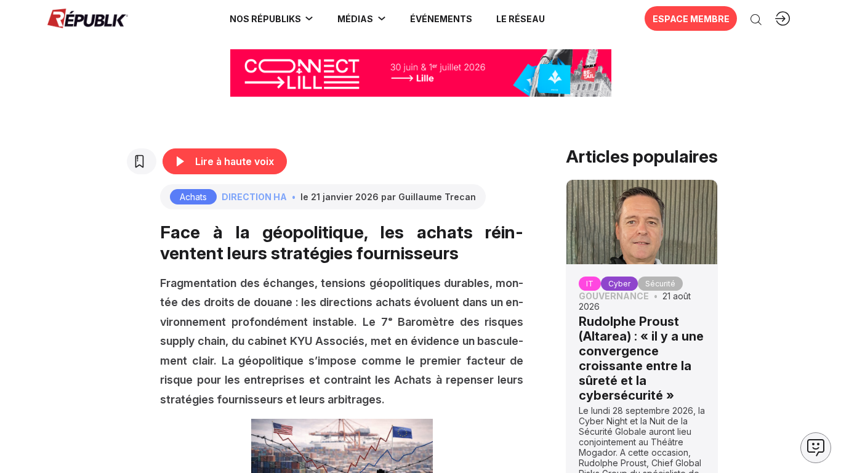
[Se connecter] (782, 18)
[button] (441, 18)
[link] (271, 18)
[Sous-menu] (309, 18)
